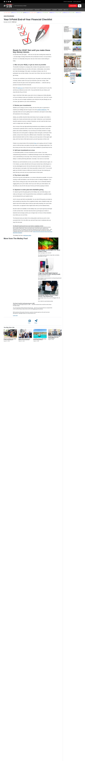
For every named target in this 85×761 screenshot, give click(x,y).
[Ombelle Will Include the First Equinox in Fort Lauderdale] (25, 333)
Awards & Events (70, 54)
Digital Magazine (77, 1)
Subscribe (73, 5)
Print (29, 323)
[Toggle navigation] (4, 6)
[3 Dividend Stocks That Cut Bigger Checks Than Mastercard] (48, 287)
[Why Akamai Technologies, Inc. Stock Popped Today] (48, 243)
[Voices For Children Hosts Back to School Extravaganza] (10, 333)
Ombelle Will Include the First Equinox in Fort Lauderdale (24, 339)
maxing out (19, 87)
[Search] (79, 5)
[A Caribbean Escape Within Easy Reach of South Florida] (40, 333)
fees (35, 143)
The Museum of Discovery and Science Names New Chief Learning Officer (54, 337)
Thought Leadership (45, 9)
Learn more (15, 315)
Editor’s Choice (20, 9)
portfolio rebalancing (42, 109)
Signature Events (29, 9)
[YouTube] (10, 1)
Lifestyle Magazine (67, 1)
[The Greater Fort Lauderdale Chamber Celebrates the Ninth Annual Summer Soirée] (72, 61)
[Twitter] (8, 1)
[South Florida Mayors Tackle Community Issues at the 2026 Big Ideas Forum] (72, 77)
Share (35, 323)
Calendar (54, 9)
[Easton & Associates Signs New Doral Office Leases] (77, 42)
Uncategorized (9, 16)
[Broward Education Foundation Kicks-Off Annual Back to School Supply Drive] (67, 75)
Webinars (60, 9)
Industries (37, 9)
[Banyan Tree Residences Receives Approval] (77, 33)
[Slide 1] (72, 83)
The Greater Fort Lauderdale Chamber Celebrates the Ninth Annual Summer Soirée (72, 70)
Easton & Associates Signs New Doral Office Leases (68, 41)
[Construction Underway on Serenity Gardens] (77, 49)
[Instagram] (6, 1)
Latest (66, 27)
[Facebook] (4, 1)
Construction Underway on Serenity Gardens (67, 48)
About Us (65, 9)
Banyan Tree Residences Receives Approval (67, 29)
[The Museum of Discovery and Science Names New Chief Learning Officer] (55, 332)
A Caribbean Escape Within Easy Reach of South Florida (39, 339)
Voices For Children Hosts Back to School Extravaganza (10, 339)
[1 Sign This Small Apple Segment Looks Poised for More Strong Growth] (46, 265)
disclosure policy (27, 235)
